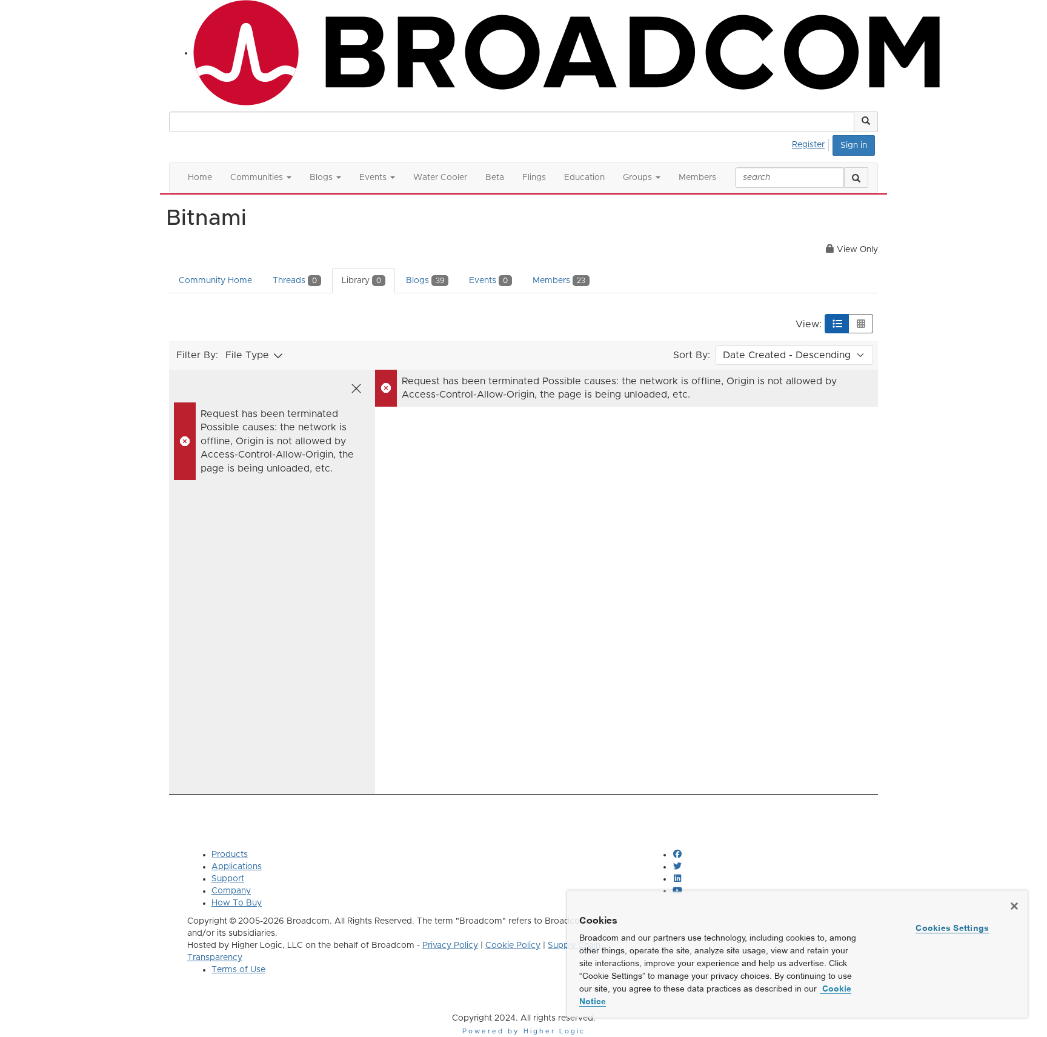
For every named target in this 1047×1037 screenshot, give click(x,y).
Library (361, 280)
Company (231, 891)
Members (559, 280)
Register (808, 145)
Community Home (215, 280)
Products (229, 854)
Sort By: (691, 355)
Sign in (853, 145)
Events (488, 280)
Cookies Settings (952, 928)
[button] (866, 122)
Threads (295, 280)
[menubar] (812, 143)
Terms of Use (238, 969)
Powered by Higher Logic (523, 1031)
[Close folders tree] (356, 388)
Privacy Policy (450, 945)
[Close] (1014, 906)
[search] (856, 177)
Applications (236, 866)
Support (227, 879)
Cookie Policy (512, 945)
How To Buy (236, 903)
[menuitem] (812, 143)
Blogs (425, 280)
